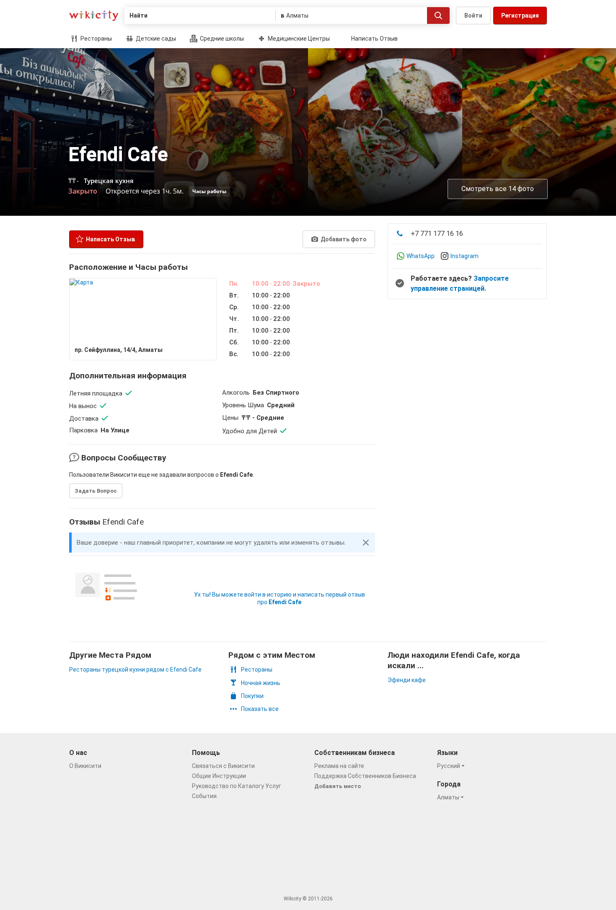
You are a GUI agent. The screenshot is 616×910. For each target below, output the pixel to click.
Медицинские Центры (298, 38)
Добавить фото (343, 239)
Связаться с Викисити (223, 766)
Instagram (464, 256)
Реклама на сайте (339, 766)
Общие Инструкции (219, 776)
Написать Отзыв (374, 38)
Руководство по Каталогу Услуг (236, 786)
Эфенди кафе (407, 680)
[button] (366, 543)
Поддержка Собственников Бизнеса (365, 776)
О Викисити (85, 766)
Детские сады (155, 38)
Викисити (93, 15)
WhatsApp (420, 256)
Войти (473, 15)
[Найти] (438, 15)
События (204, 796)
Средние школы (221, 38)
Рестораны (95, 38)
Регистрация (520, 15)
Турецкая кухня (109, 180)
